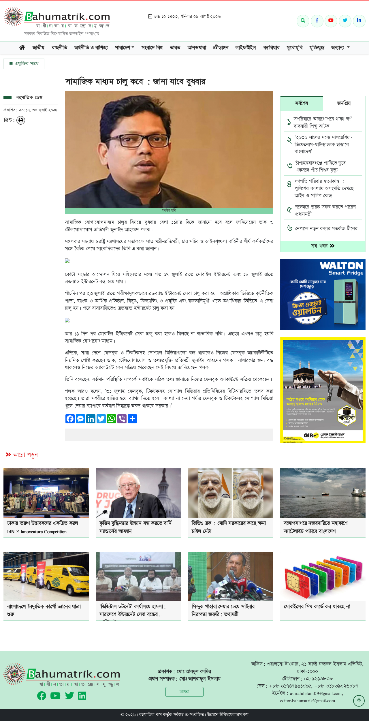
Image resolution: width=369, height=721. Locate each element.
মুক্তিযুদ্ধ (317, 47)
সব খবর (320, 246)
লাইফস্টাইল (246, 47)
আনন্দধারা (197, 47)
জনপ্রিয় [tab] (344, 103)
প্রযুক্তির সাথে (26, 63)
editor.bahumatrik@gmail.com (307, 700)
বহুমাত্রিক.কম (150, 714)
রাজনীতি (59, 47)
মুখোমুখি (294, 47)
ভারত (175, 47)
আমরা (184, 691)
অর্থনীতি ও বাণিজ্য (91, 47)
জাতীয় (38, 47)
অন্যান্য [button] (338, 47)
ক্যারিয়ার (271, 47)
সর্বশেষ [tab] (301, 103)
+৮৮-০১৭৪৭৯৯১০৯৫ (290, 686)
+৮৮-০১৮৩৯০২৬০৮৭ (336, 686)
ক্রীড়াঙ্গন (220, 47)
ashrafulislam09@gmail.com (316, 693)
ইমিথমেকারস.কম (234, 714)
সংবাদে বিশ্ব (152, 47)
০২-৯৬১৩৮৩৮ (318, 678)
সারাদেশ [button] (122, 47)
